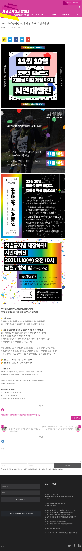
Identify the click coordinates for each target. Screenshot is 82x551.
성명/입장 (65, 14)
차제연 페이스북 (74, 545)
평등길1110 (31, 415)
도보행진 (5, 415)
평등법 (38, 415)
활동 (54, 14)
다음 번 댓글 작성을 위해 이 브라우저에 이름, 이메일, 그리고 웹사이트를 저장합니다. (33, 469)
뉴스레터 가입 (20, 499)
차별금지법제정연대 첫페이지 (14, 12)
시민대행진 (13, 415)
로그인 (2, 546)
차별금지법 (22, 415)
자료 (77, 14)
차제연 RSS (79, 545)
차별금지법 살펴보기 (38, 14)
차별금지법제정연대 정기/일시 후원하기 (21, 514)
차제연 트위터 (69, 545)
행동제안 (77, 418)
